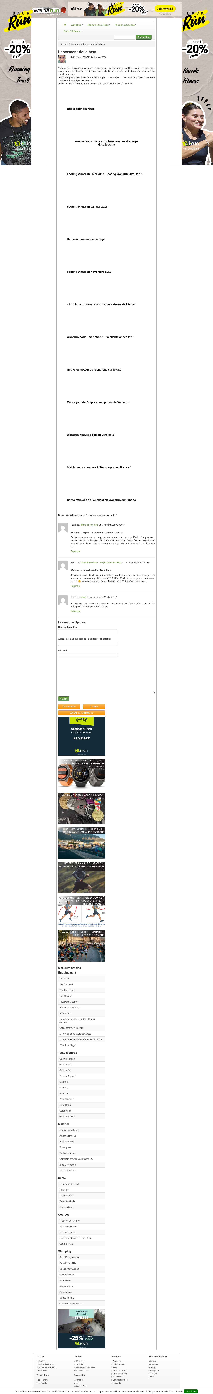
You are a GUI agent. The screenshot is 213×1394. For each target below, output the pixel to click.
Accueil (64, 44)
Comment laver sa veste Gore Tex (76, 1158)
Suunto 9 (63, 1093)
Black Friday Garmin (69, 1257)
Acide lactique (66, 1207)
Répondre (75, 551)
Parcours (117, 1361)
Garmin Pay (65, 1070)
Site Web (63, 650)
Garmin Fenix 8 (67, 1116)
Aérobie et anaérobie (69, 1007)
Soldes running (66, 1297)
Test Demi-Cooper (68, 1001)
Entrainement (118, 1364)
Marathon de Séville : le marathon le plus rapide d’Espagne (82, 933)
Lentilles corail (66, 1195)
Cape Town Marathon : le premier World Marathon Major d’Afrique (83, 830)
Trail (77, 1383)
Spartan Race (81, 1386)
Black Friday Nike (68, 1263)
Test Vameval (66, 984)
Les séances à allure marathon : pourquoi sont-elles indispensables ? (81, 866)
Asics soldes (65, 1291)
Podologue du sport (69, 1183)
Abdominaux (65, 1013)
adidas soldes (66, 1286)
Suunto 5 (63, 1081)
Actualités (76, 24)
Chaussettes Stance (69, 1130)
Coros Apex (65, 1110)
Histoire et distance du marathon (75, 1237)
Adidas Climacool (67, 1135)
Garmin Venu (65, 1064)
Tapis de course (67, 1153)
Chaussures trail (120, 1373)
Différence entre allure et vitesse (75, 1033)
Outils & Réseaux (72, 31)
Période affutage (67, 1045)
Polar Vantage (66, 1099)
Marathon (79, 1379)
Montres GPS (118, 1376)
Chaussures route (120, 1370)
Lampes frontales (120, 1379)
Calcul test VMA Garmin (71, 1027)
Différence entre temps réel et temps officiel (80, 1039)
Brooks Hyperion (67, 1164)
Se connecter (69, 706)
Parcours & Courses (125, 24)
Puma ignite (65, 1147)
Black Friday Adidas (69, 1268)
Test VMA (64, 978)
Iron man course (67, 1232)
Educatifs (117, 1383)
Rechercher (144, 37)
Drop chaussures (67, 1170)
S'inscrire (94, 706)
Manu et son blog (89, 524)
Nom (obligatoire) (67, 627)
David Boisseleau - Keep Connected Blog (101, 562)
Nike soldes (65, 1280)
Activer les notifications (81, 712)
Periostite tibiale (67, 1201)
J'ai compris (191, 1391)
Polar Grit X (65, 1104)
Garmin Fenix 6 (67, 1058)
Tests (115, 1367)
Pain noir (63, 1189)
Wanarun (75, 44)
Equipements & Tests (98, 24)
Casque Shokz (66, 1274)
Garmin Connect (67, 1076)
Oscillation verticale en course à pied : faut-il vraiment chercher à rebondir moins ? (83, 900)
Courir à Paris (66, 1243)
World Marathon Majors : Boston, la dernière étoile (83, 796)
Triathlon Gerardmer (69, 1220)
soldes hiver (43, 1379)
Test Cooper (65, 995)
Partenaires (43, 1370)
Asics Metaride (66, 1141)
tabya (83, 597)
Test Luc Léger (66, 990)
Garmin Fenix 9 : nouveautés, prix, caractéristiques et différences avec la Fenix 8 (83, 763)
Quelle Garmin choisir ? (71, 1303)
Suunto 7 (63, 1087)
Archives (116, 1356)
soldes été (42, 1383)
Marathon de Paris (68, 1226)
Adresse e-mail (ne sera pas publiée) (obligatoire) (84, 638)
